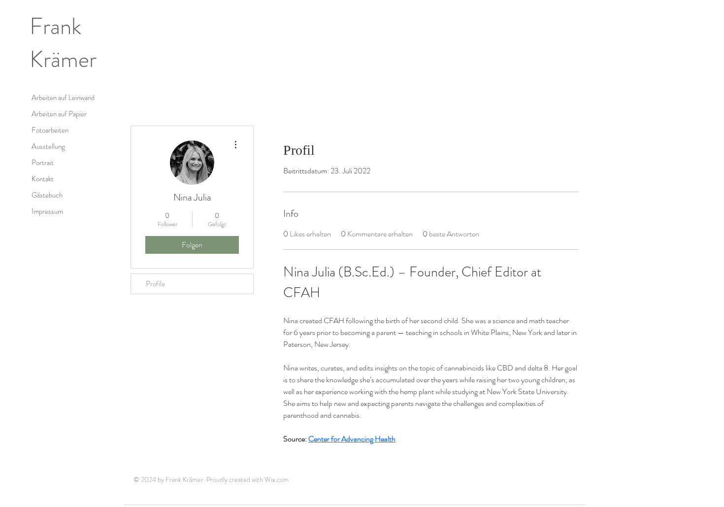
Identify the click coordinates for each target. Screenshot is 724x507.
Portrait (43, 162)
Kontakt (43, 178)
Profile (155, 283)
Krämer (63, 59)
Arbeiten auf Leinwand (63, 97)
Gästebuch (47, 195)
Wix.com (276, 479)
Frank (55, 26)
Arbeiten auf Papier (59, 113)
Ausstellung (48, 146)
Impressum (47, 211)
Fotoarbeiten (50, 130)
